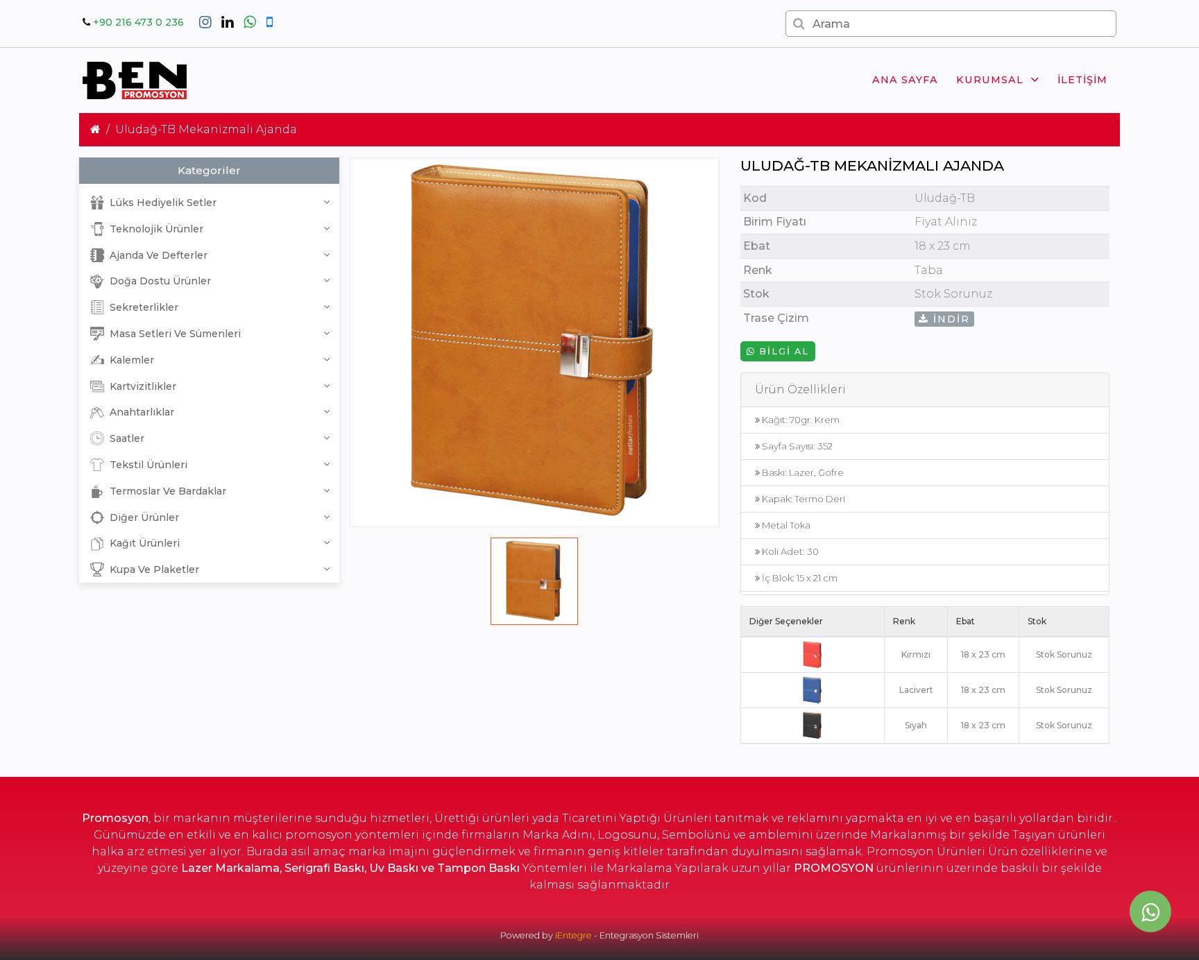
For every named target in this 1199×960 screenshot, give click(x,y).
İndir (949, 319)
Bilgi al (782, 351)
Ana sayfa (905, 80)
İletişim (1082, 80)
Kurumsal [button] (989, 80)
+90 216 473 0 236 (138, 22)
